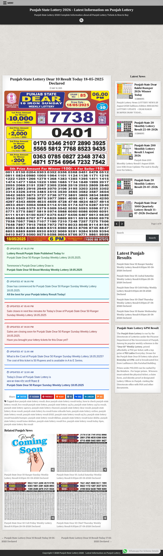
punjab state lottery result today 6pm (85, 421)
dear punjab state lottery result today (64, 401)
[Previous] (116, 223)
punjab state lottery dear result (75, 408)
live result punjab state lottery (32, 404)
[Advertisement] (81, 48)
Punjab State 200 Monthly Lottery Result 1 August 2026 (145, 151)
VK (71, 396)
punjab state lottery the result (18, 424)
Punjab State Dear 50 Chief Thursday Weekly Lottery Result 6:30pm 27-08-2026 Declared (135, 302)
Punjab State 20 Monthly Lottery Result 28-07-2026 (146, 183)
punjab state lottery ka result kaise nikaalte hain (47, 411)
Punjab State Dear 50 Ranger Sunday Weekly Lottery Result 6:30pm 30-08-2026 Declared (135, 267)
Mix (101, 396)
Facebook (35, 396)
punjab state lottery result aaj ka (70, 414)
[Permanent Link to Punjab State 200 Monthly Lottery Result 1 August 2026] (125, 152)
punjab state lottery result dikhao (44, 418)
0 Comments (139, 99)
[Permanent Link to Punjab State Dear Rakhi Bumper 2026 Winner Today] (125, 91)
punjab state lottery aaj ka (61, 404)
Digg (79, 396)
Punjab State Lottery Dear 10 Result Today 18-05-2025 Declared (56, 81)
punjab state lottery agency (17, 408)
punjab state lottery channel (46, 408)
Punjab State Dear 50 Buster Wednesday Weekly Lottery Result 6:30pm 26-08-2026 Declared (137, 314)
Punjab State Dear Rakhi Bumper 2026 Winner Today (145, 90)
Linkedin (90, 396)
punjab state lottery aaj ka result (90, 404)
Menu (10, 3)
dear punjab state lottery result (29, 401)
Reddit (61, 396)
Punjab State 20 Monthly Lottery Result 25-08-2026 (146, 126)
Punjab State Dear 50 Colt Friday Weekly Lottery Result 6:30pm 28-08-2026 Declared (137, 290)
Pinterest (49, 396)
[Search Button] (81, 20)
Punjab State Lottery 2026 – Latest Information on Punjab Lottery (81, 10)
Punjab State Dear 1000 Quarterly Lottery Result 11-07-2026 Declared (146, 208)
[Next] (122, 223)
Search (120, 233)
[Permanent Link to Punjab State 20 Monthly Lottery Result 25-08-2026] (125, 129)
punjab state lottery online (85, 411)
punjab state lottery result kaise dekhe (80, 418)
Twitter (23, 396)
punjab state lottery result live (51, 421)
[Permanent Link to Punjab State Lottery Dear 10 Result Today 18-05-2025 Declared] (56, 166)
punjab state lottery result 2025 (38, 414)
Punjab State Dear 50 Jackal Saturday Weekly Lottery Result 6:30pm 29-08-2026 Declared (135, 279)
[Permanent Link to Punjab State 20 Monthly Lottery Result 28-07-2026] (125, 186)
